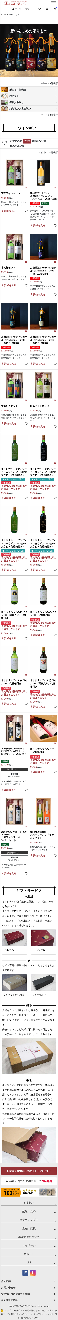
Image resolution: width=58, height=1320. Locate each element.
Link (29, 1262)
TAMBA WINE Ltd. (24, 1306)
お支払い (29, 1202)
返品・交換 (29, 1228)
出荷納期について (29, 1236)
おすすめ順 (16, 141)
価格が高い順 (17, 146)
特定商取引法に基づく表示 (15, 1294)
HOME (4, 14)
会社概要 (6, 1281)
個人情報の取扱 (9, 1300)
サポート (29, 1254)
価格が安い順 (39, 141)
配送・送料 (29, 1211)
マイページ (29, 1245)
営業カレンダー (29, 1219)
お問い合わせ (8, 1287)
